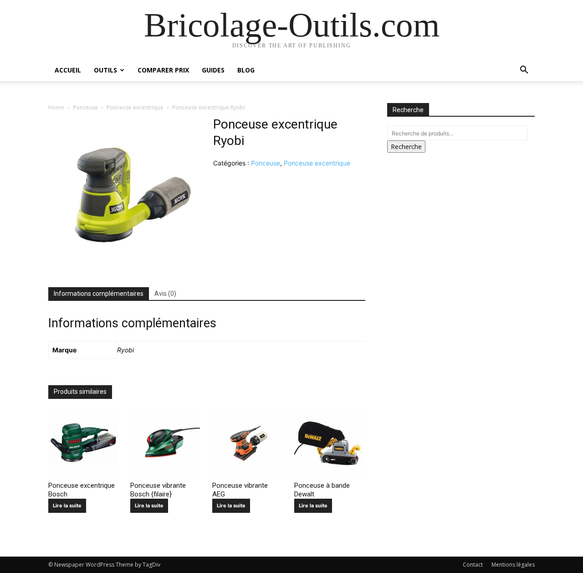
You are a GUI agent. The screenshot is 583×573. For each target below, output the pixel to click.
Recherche (406, 146)
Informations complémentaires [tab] (98, 293)
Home (56, 107)
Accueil (68, 70)
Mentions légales (513, 564)
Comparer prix (163, 70)
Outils (105, 70)
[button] (524, 71)
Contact (473, 564)
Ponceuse (85, 107)
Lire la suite (67, 505)
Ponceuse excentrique (135, 107)
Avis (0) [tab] (165, 293)
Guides (213, 70)
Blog (246, 70)
